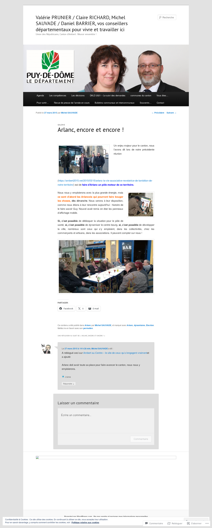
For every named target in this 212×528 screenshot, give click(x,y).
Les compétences (57, 95)
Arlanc (88, 325)
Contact (160, 102)
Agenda (40, 95)
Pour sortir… (43, 102)
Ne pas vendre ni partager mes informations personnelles (121, 516)
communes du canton (141, 95)
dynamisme (139, 325)
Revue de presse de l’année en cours (72, 102)
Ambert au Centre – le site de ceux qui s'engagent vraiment (115, 352)
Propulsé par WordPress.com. (78, 516)
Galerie (61, 125)
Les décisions (78, 95)
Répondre (68, 383)
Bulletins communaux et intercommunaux (114, 102)
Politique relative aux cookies (85, 522)
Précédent (158, 112)
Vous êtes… (162, 95)
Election (150, 325)
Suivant (171, 112)
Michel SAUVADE (69, 112)
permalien (88, 328)
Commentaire (141, 438)
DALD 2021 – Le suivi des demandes (107, 95)
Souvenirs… (146, 102)
